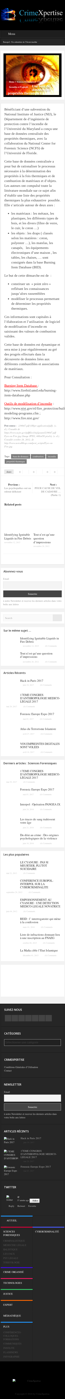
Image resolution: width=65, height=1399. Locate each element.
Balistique (10, 1249)
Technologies (12, 1283)
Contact (8, 1070)
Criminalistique (44, 81)
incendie (52, 456)
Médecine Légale (14, 1245)
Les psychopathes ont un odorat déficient (17, 488)
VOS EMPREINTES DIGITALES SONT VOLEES (40, 745)
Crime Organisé (13, 1272)
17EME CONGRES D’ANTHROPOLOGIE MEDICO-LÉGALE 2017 (40, 698)
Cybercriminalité (47, 1231)
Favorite (32, 1205)
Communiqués (12, 1343)
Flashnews (10, 1352)
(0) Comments (51, 645)
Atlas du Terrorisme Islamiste (38, 728)
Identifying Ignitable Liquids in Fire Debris (17, 536)
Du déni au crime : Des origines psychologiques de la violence (39, 836)
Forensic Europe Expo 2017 (37, 714)
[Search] (57, 617)
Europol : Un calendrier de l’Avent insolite (20, 42)
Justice (8, 1293)
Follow (35, 1200)
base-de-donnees (20, 456)
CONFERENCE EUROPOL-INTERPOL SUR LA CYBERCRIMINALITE (37, 884)
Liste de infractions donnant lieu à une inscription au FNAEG (40, 936)
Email (6, 578)
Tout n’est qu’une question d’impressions (36, 655)
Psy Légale (10, 1258)
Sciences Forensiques (26, 81)
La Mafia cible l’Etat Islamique (39, 950)
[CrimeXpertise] (32, 14)
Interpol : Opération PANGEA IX (40, 804)
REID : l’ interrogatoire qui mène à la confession (40, 920)
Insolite (9, 1348)
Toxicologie (11, 1262)
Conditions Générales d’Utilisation (21, 1067)
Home (11, 81)
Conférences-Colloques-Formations (12, 1336)
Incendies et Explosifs (18, 87)
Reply (11, 1205)
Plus (6, 1326)
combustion (38, 456)
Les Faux (9, 1253)
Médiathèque (12, 1315)
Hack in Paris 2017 (31, 680)
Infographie (11, 1356)
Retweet (21, 1205)
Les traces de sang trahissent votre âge (37, 821)
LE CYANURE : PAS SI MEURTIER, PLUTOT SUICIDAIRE (34, 865)
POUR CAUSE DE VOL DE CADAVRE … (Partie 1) (48, 490)
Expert (8, 1304)
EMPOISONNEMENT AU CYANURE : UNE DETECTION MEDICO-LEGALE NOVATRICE (40, 903)
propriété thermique (15, 461)
